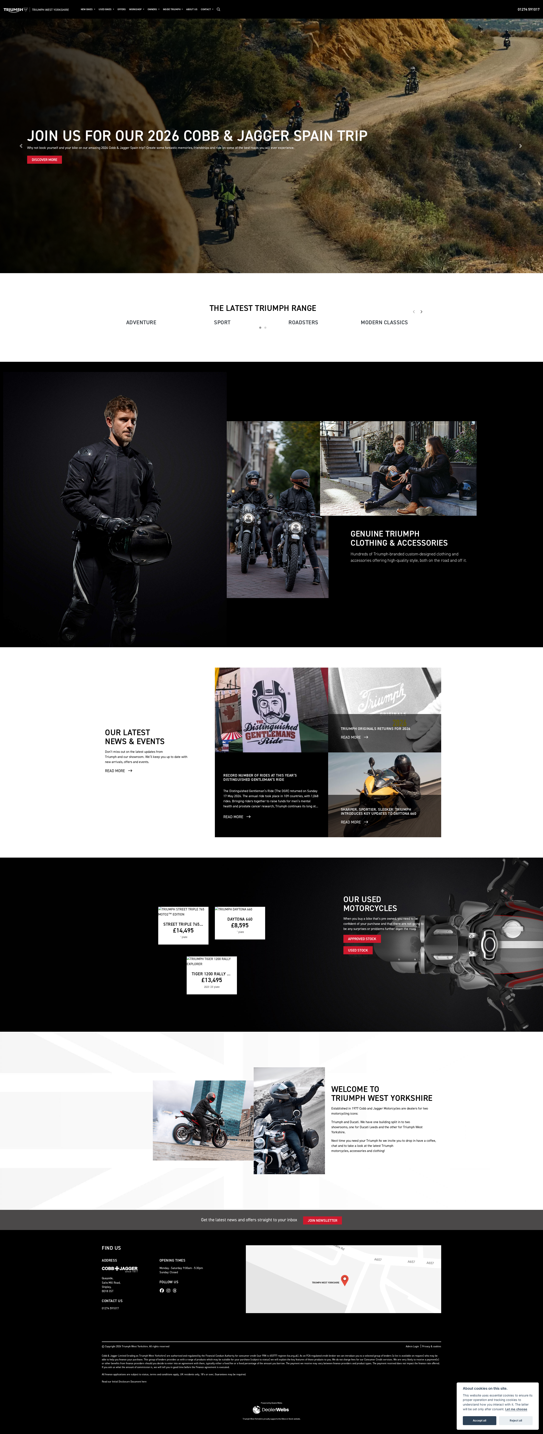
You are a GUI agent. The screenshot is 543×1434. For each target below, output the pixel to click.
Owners (153, 9)
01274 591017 (529, 9)
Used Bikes (105, 9)
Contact (206, 9)
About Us (191, 9)
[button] (21, 21)
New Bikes (87, 9)
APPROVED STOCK (362, 689)
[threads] (176, 1041)
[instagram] (169, 1041)
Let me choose (516, 1409)
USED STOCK (358, 701)
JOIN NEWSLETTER (322, 971)
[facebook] (163, 1041)
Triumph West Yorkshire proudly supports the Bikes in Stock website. (272, 1169)
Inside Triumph (172, 9)
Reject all (516, 1420)
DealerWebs (277, 1153)
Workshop (135, 9)
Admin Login (412, 1097)
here (144, 1132)
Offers (122, 9)
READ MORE (115, 521)
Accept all (479, 1420)
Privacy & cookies (431, 1097)
